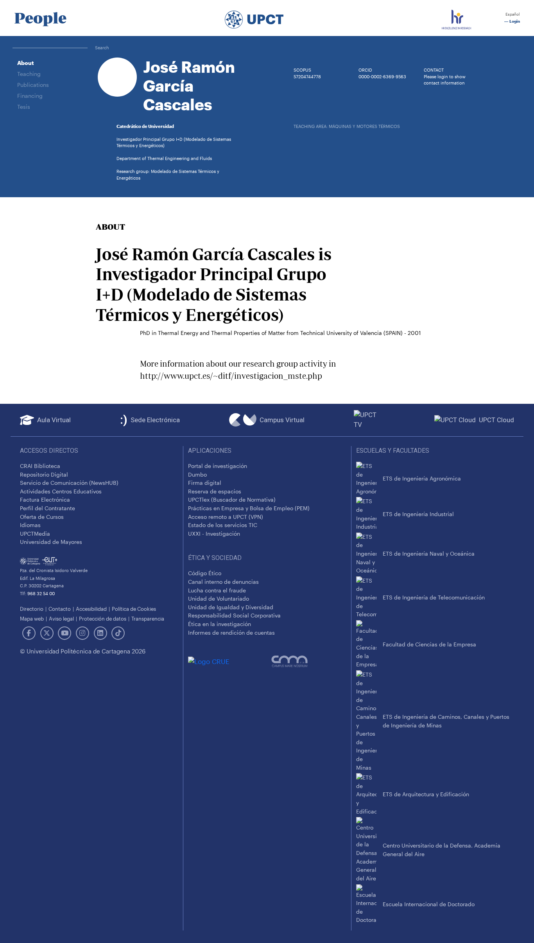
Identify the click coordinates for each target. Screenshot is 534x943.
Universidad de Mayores (51, 541)
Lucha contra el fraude (217, 590)
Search (102, 47)
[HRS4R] (456, 18)
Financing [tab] (30, 95)
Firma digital (204, 482)
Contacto (59, 609)
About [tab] (25, 62)
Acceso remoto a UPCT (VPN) (225, 516)
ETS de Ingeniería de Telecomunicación (434, 597)
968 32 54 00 (41, 593)
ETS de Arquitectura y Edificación (426, 794)
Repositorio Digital (44, 474)
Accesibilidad (91, 609)
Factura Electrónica (45, 499)
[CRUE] (229, 661)
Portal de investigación (217, 466)
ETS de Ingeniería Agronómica (422, 478)
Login (514, 21)
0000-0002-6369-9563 (382, 76)
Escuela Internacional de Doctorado (429, 904)
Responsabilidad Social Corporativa (234, 615)
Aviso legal (61, 618)
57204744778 (307, 76)
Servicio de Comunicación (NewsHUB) (69, 482)
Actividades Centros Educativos (61, 491)
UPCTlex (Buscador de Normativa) (232, 499)
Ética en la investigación (219, 624)
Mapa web (32, 618)
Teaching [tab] (29, 73)
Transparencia (147, 618)
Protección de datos (102, 618)
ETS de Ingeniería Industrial (418, 514)
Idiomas (30, 525)
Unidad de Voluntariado (218, 598)
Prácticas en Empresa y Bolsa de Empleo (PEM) (249, 508)
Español (512, 14)
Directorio (31, 609)
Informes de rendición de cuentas (231, 632)
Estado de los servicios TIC (222, 525)
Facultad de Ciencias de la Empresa (429, 644)
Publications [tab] (33, 84)
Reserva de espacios (214, 491)
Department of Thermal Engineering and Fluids (164, 158)
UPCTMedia (35, 533)
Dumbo (197, 474)
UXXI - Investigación (214, 533)
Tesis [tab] (23, 106)
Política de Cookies (134, 609)
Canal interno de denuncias (223, 581)
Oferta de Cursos (42, 516)
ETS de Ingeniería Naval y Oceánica (429, 553)
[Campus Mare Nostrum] (308, 661)
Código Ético (204, 573)
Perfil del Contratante (47, 508)
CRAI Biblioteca (40, 466)
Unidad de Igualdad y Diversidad (230, 607)
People (40, 18)
